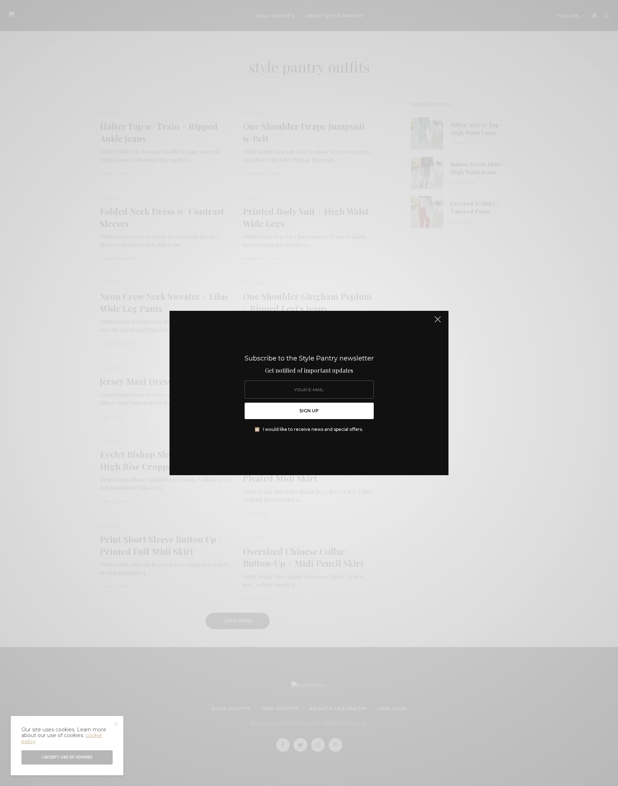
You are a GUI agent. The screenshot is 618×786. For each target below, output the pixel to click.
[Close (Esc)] (438, 322)
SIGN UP (309, 410)
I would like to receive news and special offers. (313, 429)
